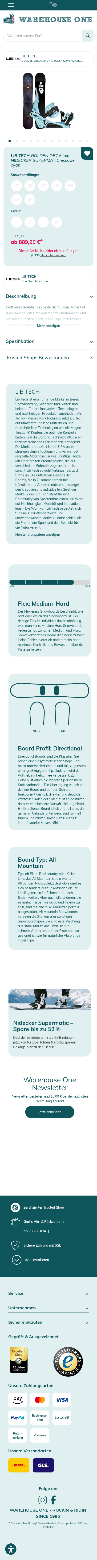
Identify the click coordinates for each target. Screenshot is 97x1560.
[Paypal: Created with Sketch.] (17, 1418)
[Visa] (62, 1400)
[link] (42, 1503)
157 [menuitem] (57, 186)
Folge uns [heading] (48, 1488)
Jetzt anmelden (49, 1112)
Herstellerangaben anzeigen (37, 534)
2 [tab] (16, 141)
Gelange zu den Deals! (33, 1047)
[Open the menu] (11, 4)
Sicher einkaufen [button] (25, 1322)
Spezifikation (20, 341)
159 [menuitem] (70, 186)
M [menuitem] (29, 222)
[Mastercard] (39, 1400)
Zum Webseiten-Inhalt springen (24, 2)
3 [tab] (23, 141)
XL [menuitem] (57, 222)
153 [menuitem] (30, 186)
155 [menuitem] (43, 186)
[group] (48, 1207)
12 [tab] (87, 141)
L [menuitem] (43, 222)
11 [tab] (80, 141)
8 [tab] (59, 141)
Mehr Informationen (53, 255)
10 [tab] (73, 141)
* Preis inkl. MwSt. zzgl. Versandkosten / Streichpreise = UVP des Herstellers (48, 1525)
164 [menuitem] (30, 199)
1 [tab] (9, 141)
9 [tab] (66, 141)
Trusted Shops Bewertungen (37, 357)
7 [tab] (52, 141)
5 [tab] (38, 141)
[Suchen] (87, 36)
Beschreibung (21, 296)
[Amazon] (17, 1400)
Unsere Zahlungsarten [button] (30, 1385)
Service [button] (15, 1293)
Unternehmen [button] (22, 1307)
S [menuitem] (17, 222)
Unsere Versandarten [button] (29, 1450)
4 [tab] (30, 141)
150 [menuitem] (16, 186)
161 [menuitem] (16, 199)
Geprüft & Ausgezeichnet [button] (33, 1336)
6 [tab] (45, 141)
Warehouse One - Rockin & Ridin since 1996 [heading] (48, 1513)
